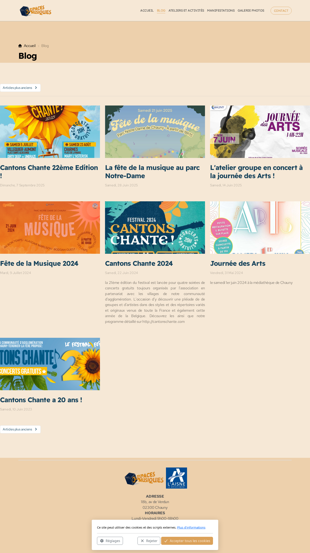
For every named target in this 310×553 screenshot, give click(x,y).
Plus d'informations (191, 527)
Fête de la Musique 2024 (39, 263)
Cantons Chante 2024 (139, 263)
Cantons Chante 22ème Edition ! (49, 171)
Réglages (113, 540)
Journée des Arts (237, 263)
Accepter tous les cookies (190, 540)
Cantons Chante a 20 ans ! (41, 399)
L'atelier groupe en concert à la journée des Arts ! (256, 171)
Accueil (29, 45)
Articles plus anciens (17, 87)
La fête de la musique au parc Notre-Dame (152, 171)
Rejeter (152, 540)
